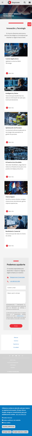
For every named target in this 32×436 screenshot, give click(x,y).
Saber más (11, 73)
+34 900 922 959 (15, 281)
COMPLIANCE (13, 365)
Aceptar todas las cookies (20, 431)
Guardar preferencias (9, 426)
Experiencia (16, 344)
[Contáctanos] (29, 24)
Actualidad (16, 347)
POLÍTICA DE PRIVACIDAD (12, 362)
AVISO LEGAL (13, 360)
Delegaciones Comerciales (17, 277)
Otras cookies (6, 423)
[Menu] (2, 1)
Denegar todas (7, 431)
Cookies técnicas (7, 418)
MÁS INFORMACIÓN (21, 414)
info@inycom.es (20, 315)
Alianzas (16, 337)
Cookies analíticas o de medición (11, 420)
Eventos (16, 341)
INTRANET (13, 367)
